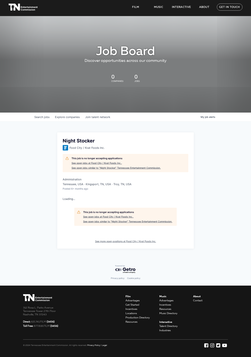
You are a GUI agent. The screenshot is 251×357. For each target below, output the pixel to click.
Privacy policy (117, 278)
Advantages (133, 300)
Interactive (181, 7)
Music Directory (168, 313)
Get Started (132, 304)
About (204, 7)
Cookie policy (133, 278)
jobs (42, 117)
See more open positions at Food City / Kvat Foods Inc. (125, 241)
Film (135, 7)
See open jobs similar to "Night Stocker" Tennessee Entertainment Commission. (116, 167)
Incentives (131, 309)
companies (67, 117)
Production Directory (138, 317)
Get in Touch (229, 7)
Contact (198, 300)
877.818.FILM (40, 325)
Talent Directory (168, 326)
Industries (165, 330)
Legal (104, 345)
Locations (131, 313)
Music (158, 7)
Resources (131, 321)
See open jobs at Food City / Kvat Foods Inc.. (97, 163)
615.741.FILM (38, 321)
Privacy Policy (93, 345)
